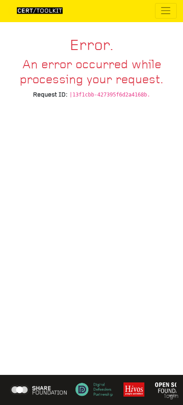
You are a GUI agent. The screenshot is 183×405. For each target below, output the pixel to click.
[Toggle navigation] (166, 11)
